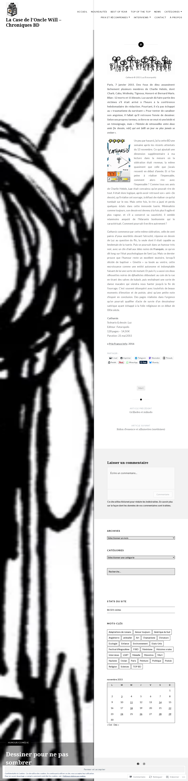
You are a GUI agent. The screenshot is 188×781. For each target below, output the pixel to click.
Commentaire (162, 494)
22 (170, 708)
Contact (160, 17)
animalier (127, 637)
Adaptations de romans (120, 632)
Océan (124, 660)
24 (121, 714)
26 (141, 714)
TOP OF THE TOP (141, 11)
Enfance (125, 643)
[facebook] (138, 763)
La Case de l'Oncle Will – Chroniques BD (33, 22)
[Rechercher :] (141, 571)
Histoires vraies (164, 649)
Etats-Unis (157, 643)
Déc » (116, 724)
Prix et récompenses (114, 17)
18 (131, 708)
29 (170, 714)
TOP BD (137, 666)
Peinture (144, 660)
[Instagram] (144, 763)
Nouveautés (99, 11)
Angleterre (114, 637)
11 (131, 702)
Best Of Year (119, 11)
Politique (156, 660)
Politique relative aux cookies (74, 776)
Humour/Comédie (18, 742)
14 (160, 702)
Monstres (149, 655)
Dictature (164, 637)
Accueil (82, 11)
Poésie (168, 660)
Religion (113, 666)
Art (137, 637)
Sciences (125, 666)
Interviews (141, 17)
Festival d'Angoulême (119, 649)
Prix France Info (118, 343)
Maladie (136, 655)
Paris (133, 660)
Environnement (140, 643)
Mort (140, 388)
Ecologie (113, 643)
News (157, 11)
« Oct (109, 724)
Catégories (172, 11)
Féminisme (147, 649)
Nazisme (113, 660)
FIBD (136, 649)
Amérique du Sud (162, 632)
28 (160, 714)
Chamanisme (149, 637)
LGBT (126, 655)
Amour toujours (142, 632)
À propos (176, 17)
